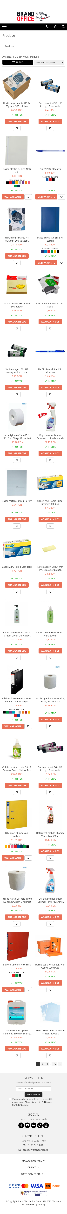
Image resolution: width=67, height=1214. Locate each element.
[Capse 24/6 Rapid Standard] (17, 548)
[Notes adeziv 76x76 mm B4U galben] (17, 285)
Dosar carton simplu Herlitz (17, 500)
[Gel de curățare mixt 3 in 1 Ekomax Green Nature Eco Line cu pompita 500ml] (17, 749)
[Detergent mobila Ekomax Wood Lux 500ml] (50, 815)
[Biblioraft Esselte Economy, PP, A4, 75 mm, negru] (17, 680)
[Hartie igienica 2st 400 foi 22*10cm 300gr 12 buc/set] (17, 417)
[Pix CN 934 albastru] (50, 151)
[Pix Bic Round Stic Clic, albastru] (50, 351)
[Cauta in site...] (63, 26)
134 (54, 1064)
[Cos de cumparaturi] (55, 26)
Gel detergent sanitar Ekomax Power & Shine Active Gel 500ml (50, 900)
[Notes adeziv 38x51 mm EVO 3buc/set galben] (50, 548)
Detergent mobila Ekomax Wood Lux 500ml (50, 834)
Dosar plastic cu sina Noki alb (17, 170)
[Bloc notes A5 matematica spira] (50, 285)
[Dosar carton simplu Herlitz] (17, 483)
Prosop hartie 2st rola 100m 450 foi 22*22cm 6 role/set (17, 900)
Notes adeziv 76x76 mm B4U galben (17, 305)
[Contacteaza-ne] (47, 26)
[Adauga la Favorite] (16, 128)
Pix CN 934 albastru (50, 168)
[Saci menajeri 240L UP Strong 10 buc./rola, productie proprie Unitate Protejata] (50, 749)
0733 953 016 (35, 1145)
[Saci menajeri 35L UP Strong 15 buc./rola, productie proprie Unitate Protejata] (50, 85)
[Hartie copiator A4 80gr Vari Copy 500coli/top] (50, 946)
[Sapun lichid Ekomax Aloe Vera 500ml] (50, 614)
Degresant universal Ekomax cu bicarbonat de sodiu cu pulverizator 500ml (50, 437)
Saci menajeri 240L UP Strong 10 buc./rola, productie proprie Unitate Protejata (50, 769)
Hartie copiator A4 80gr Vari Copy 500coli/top (50, 966)
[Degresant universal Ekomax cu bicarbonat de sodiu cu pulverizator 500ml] (50, 417)
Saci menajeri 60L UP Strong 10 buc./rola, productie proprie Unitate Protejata (17, 371)
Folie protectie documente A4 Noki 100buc (50, 1032)
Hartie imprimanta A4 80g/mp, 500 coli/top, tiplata (17, 239)
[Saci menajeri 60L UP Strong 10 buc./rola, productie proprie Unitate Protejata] (17, 351)
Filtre (19, 62)
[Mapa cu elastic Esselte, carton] (50, 219)
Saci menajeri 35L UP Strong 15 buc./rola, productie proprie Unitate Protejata (50, 105)
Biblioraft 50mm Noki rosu (16, 964)
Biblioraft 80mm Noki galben (16, 834)
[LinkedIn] (33, 1125)
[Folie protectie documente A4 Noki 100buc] (50, 1012)
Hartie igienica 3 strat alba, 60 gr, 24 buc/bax (50, 700)
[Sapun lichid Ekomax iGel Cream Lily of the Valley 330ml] (17, 614)
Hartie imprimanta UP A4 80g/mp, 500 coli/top (16, 105)
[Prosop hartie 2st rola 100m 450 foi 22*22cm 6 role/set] (17, 880)
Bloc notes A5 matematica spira (50, 305)
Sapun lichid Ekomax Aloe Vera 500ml (50, 634)
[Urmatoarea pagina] (60, 1064)
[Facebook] (21, 1125)
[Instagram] (46, 1125)
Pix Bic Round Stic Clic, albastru (50, 371)
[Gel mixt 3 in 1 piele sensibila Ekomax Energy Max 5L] (17, 1012)
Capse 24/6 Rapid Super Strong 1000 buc (50, 502)
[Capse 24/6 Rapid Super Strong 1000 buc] (50, 483)
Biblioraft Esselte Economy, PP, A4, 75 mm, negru (17, 700)
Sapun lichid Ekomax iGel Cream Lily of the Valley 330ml (17, 634)
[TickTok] (40, 1125)
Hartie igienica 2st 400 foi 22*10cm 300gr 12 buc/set (16, 437)
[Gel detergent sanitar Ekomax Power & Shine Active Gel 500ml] (50, 880)
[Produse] (4, 27)
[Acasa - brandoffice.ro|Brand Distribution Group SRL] (33, 16)
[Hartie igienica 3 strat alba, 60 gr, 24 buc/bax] (50, 680)
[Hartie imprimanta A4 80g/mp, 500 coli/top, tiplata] (17, 219)
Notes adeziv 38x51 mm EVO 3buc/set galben (50, 568)
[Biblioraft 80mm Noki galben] (17, 815)
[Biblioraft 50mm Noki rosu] (17, 946)
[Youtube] (27, 1125)
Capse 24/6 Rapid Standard (17, 566)
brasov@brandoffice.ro (35, 1149)
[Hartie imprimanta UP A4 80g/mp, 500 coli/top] (17, 85)
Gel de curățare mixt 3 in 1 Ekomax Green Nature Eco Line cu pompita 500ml (16, 769)
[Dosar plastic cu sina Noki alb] (17, 151)
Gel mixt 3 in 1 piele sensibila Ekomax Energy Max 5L (16, 1032)
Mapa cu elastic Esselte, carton (50, 239)
